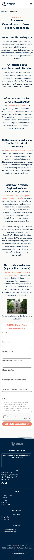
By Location (5, 517)
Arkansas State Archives (16, 106)
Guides (4, 502)
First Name (6, 333)
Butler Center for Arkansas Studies (18, 151)
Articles (4, 498)
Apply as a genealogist (9, 529)
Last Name (6, 342)
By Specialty (6, 519)
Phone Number (8, 370)
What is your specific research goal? (15, 389)
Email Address (7, 351)
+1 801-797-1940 (6, 472)
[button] (31, 4)
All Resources (6, 495)
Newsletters (6, 504)
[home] (8, 4)
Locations (5, 11)
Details (4, 399)
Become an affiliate (8, 532)
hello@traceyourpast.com (9, 475)
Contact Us (5, 479)
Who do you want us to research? (14, 380)
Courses (4, 500)
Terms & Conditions (17, 553)
